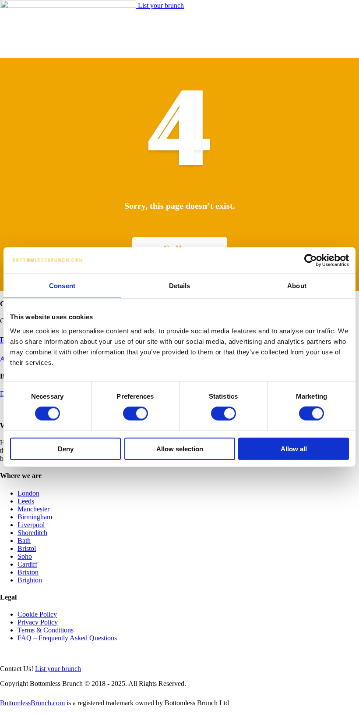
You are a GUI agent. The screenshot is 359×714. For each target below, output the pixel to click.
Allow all (294, 448)
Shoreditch (32, 532)
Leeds (26, 501)
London (28, 493)
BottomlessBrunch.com (32, 703)
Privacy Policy (38, 622)
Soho (25, 556)
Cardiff (27, 564)
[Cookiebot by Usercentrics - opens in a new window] (310, 260)
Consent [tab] (62, 285)
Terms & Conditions (46, 630)
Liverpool (31, 524)
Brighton (30, 580)
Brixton (28, 572)
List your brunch (161, 5)
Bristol (27, 548)
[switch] (135, 414)
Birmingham (35, 517)
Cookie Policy (37, 614)
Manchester (33, 509)
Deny (66, 448)
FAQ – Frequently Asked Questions (67, 638)
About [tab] (296, 285)
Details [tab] (179, 285)
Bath (24, 540)
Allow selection (179, 448)
